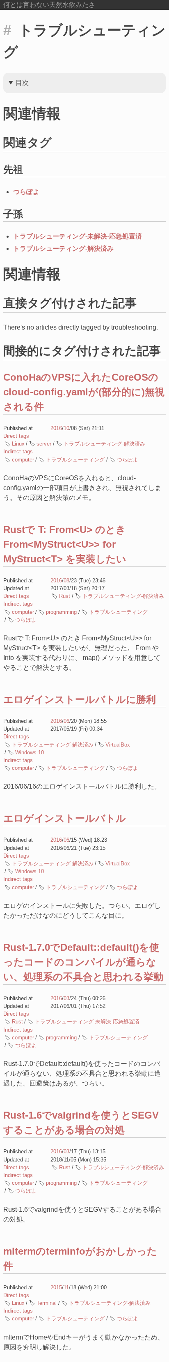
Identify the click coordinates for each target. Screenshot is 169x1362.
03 (66, 998)
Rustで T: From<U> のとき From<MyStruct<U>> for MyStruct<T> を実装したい (64, 544)
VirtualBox (117, 745)
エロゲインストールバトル (64, 818)
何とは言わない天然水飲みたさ (49, 4)
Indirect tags (18, 451)
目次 (22, 82)
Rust (64, 596)
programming (61, 612)
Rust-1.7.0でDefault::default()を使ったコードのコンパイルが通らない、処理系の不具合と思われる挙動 (83, 962)
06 (66, 721)
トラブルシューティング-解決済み (63, 248)
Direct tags (16, 436)
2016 (56, 428)
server (44, 444)
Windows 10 (29, 752)
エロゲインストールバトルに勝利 (79, 699)
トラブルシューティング (75, 460)
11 (66, 1287)
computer (23, 460)
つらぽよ (26, 191)
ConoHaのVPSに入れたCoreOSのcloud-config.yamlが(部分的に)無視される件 (83, 392)
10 (66, 428)
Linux (18, 444)
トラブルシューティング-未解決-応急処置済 (77, 236)
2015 (56, 1287)
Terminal (47, 1303)
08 (66, 580)
